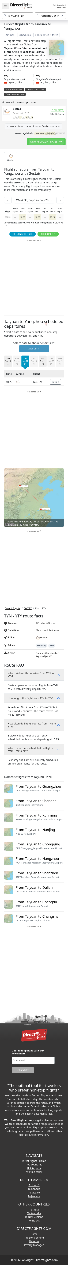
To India (34, 1209)
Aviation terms (34, 1171)
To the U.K (34, 1220)
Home (34, 1234)
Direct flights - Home (34, 1160)
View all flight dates (44, 141)
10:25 (22, 217)
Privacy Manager (34, 1245)
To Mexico (34, 1192)
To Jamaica (34, 1196)
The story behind (34, 1237)
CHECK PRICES (48, 233)
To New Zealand (34, 1217)
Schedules (25, 35)
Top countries (34, 1164)
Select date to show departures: (34, 343)
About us (34, 1241)
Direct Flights (12, 608)
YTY (38, 76)
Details (55, 382)
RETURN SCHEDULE (22, 233)
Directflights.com (46, 1260)
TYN (6, 76)
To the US (34, 1185)
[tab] (10, 157)
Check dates (57, 110)
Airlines (10, 35)
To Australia (34, 1213)
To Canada (34, 1189)
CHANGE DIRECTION (16, 94)
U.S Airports (34, 1168)
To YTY (28, 608)
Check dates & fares (46, 35)
